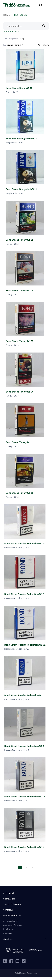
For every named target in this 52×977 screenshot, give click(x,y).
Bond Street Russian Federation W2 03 (24, 695)
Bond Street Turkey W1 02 (19, 442)
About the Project (10, 920)
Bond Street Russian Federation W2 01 (24, 594)
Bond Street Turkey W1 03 (19, 492)
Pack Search (9, 893)
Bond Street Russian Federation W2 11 (24, 847)
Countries (7, 939)
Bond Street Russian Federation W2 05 (24, 796)
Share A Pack (9, 898)
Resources (7, 933)
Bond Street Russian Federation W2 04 (24, 746)
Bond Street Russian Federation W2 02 (24, 644)
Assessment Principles (12, 925)
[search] (41, 5)
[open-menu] (47, 5)
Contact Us (8, 909)
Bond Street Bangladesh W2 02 (22, 138)
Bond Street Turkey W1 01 (19, 239)
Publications (8, 929)
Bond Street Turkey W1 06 (19, 391)
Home (6, 14)
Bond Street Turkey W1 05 (19, 341)
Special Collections (12, 904)
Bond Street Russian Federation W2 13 (24, 543)
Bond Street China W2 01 (19, 88)
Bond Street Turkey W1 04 (19, 290)
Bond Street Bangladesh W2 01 (22, 189)
